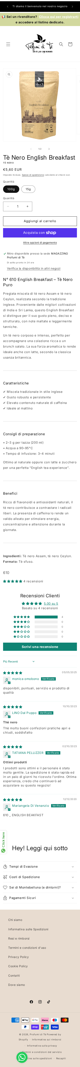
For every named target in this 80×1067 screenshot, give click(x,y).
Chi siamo (15, 920)
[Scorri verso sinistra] (30, 148)
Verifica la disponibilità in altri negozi (34, 268)
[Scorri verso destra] (49, 148)
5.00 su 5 (51, 604)
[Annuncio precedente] (7, 6)
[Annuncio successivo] (72, 6)
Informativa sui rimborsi (46, 1039)
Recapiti (61, 1058)
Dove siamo (16, 984)
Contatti (14, 975)
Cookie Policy (18, 966)
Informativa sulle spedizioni (35, 1058)
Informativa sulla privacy (42, 1045)
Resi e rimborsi (19, 938)
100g (11, 189)
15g (28, 189)
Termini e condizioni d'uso (27, 947)
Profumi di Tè (38, 1034)
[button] (8, 44)
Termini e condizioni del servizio (42, 1052)
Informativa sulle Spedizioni (28, 929)
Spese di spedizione (33, 175)
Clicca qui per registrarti (59, 17)
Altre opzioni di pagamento (40, 242)
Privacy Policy (18, 957)
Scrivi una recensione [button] (40, 647)
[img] (12, 673)
